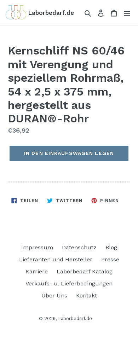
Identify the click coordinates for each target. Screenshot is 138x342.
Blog (111, 247)
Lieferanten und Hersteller (55, 259)
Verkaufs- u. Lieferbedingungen (69, 283)
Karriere (36, 271)
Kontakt (86, 295)
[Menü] (127, 12)
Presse (110, 259)
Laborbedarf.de (75, 318)
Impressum (37, 247)
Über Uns (54, 295)
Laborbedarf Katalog (85, 271)
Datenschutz (79, 247)
